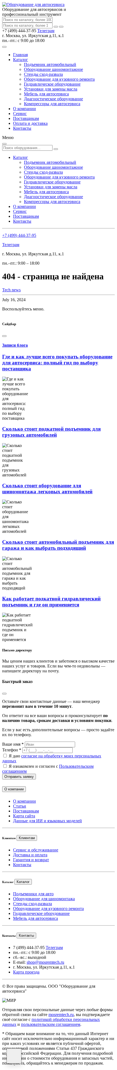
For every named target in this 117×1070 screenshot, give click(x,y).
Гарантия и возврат (31, 859)
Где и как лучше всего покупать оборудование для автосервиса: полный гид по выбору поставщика (57, 362)
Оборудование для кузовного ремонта (59, 79)
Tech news (11, 290)
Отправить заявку (19, 777)
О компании (24, 108)
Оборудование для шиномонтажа (44, 898)
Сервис (20, 113)
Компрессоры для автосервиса (52, 103)
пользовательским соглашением (50, 1024)
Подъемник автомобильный (50, 64)
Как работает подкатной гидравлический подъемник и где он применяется (51, 601)
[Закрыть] (61, 27)
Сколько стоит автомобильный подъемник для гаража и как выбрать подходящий (58, 545)
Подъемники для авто (33, 893)
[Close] (4, 336)
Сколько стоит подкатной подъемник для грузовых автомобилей (51, 432)
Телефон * (11, 750)
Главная (20, 54)
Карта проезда (26, 972)
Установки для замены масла (50, 89)
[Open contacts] (14, 1055)
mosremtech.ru (61, 1014)
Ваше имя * (13, 744)
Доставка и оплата (30, 855)
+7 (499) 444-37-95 (19, 235)
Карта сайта (24, 816)
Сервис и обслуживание (35, 850)
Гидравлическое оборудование (52, 84)
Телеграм (45, 30)
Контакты (22, 128)
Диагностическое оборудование (53, 98)
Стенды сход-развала (43, 74)
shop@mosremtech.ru (45, 962)
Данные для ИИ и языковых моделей (47, 820)
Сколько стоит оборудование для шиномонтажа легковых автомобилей (47, 488)
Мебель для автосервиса (46, 94)
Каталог (20, 59)
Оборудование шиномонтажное (53, 69)
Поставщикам (26, 118)
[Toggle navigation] (4, 47)
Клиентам (27, 838)
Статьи (19, 806)
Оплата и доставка (30, 123)
